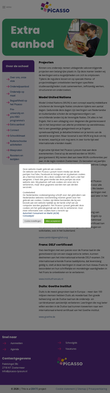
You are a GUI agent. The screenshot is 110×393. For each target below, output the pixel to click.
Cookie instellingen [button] (32, 221)
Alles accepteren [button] (53, 221)
